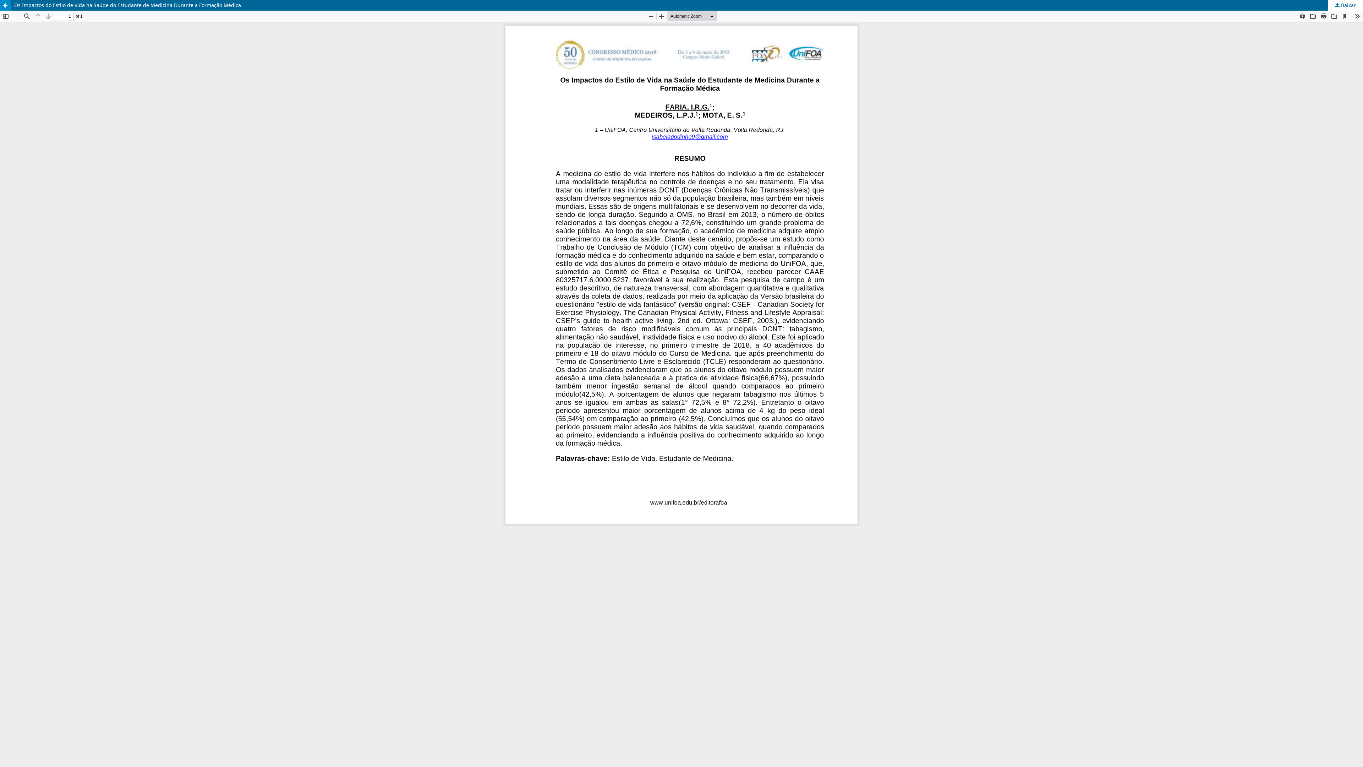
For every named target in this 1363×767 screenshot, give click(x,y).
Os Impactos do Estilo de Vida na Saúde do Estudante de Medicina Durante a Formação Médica (127, 5)
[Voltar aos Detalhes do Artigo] (5, 5)
